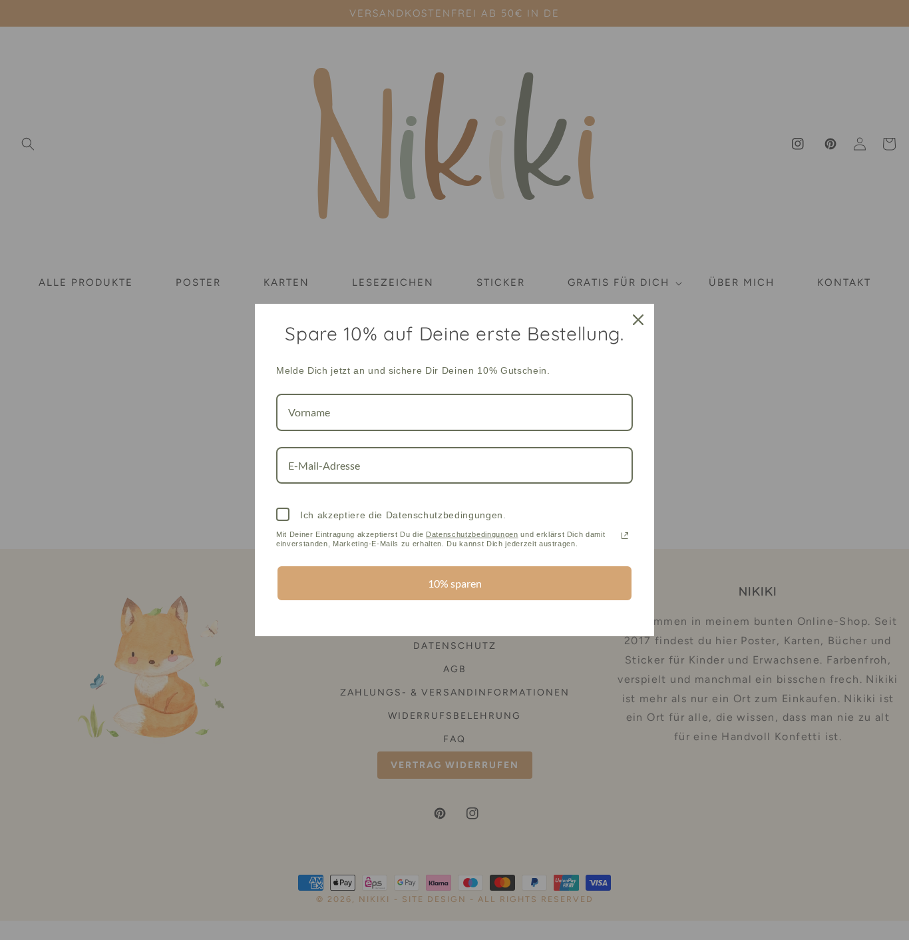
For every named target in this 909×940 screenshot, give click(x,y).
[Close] (638, 320)
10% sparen (455, 583)
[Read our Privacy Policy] (625, 536)
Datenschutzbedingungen (472, 534)
